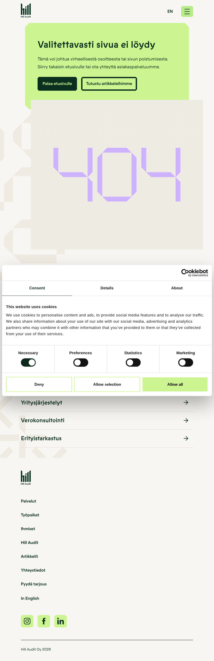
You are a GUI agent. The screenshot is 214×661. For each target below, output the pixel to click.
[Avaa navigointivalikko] (187, 11)
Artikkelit (29, 556)
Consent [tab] (37, 288)
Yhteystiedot (33, 570)
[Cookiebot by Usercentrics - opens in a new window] (185, 273)
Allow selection (107, 384)
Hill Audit (29, 542)
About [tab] (177, 288)
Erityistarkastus (41, 438)
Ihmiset (28, 528)
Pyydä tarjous (34, 583)
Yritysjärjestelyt (41, 402)
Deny (39, 384)
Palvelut (28, 501)
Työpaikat (30, 514)
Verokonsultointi (42, 420)
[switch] (80, 362)
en (170, 11)
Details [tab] (107, 288)
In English (30, 598)
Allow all (175, 384)
